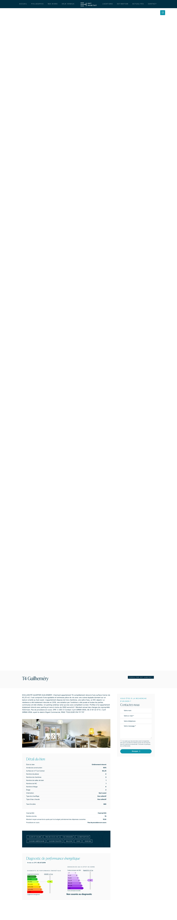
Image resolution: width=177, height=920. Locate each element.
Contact (152, 4)
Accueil (23, 4)
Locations (107, 4)
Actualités (138, 4)
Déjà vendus (68, 4)
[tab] (162, 12)
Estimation (122, 4)
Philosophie (37, 4)
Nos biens (53, 4)
